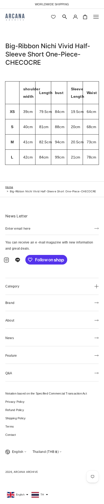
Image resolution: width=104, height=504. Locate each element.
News (9, 338)
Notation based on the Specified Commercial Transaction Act (46, 393)
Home (9, 187)
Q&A (8, 373)
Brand (9, 303)
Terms (9, 426)
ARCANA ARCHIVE (26, 471)
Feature (11, 355)
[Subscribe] (96, 228)
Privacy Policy (15, 401)
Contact (10, 434)
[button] (65, 17)
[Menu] (96, 17)
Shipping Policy (15, 418)
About (9, 320)
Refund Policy (14, 410)
